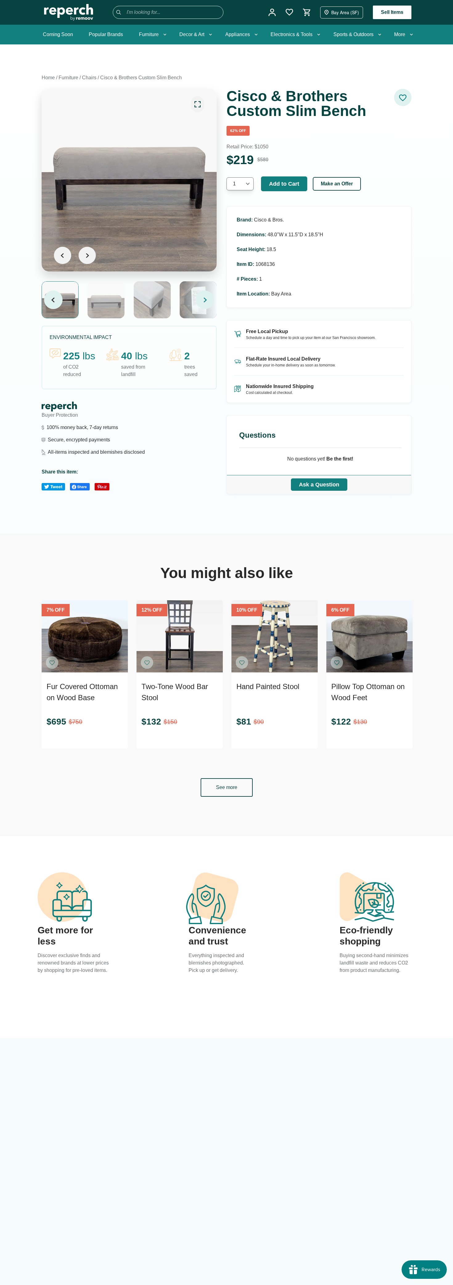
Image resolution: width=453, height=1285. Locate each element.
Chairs (89, 77)
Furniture (68, 77)
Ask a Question (319, 484)
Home (48, 77)
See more (226, 787)
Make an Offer (337, 183)
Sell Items (392, 12)
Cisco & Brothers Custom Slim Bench (141, 77)
